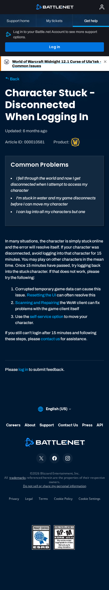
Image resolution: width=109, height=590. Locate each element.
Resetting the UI (41, 295)
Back (14, 79)
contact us (50, 339)
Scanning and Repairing (37, 302)
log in (23, 369)
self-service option (46, 316)
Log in (54, 46)
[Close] (105, 63)
